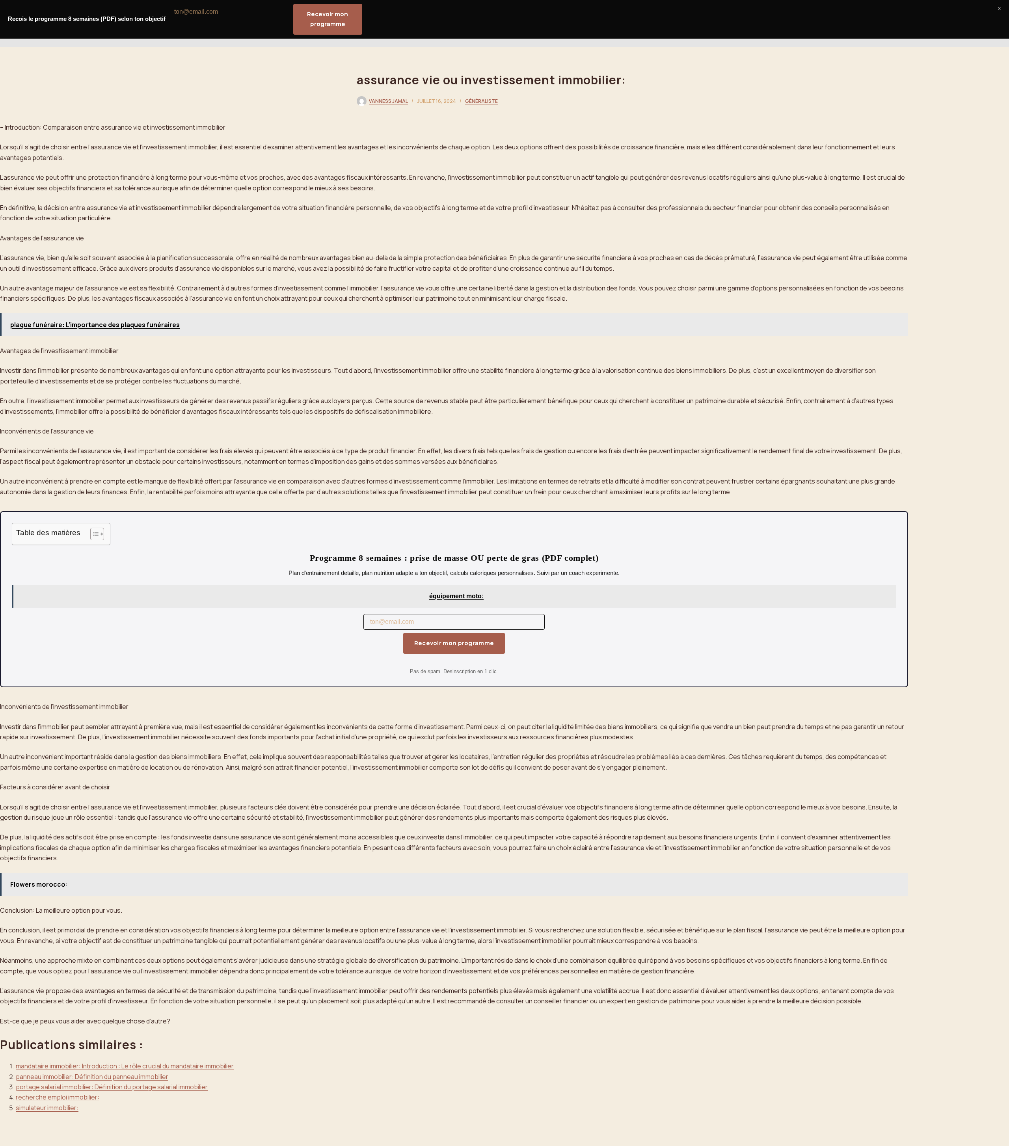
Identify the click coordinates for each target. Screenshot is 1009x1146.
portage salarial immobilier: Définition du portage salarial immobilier (112, 1087)
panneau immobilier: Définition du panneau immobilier (92, 1076)
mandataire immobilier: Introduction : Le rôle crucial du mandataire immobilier (125, 1066)
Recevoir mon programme (454, 643)
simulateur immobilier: (47, 1107)
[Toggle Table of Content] (93, 534)
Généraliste (481, 101)
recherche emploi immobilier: (57, 1097)
